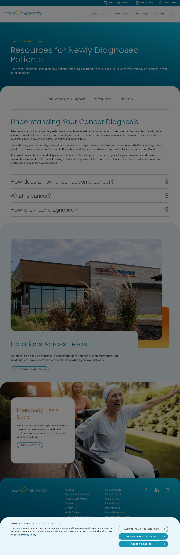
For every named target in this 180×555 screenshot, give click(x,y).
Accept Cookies (141, 544)
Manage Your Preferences (141, 529)
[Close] (175, 536)
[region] (90, 536)
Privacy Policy (28, 534)
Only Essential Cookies (141, 536)
